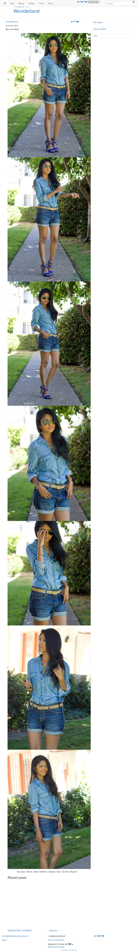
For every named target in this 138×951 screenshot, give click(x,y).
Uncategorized (12, 21)
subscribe (94, 1)
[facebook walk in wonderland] (80, 1)
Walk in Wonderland (26, 8)
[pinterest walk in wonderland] (84, 1)
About (4, 940)
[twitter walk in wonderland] (78, 1)
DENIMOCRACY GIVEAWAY (20, 930)
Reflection (53, 930)
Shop (50, 3)
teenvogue (98, 22)
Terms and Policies (56, 940)
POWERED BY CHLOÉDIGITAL (69, 950)
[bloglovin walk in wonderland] (86, 1)
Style (12, 3)
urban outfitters (100, 29)
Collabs (31, 3)
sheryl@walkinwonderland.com (15, 936)
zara (95, 35)
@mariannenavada (56, 946)
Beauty (21, 3)
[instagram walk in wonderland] (82, 1)
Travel (41, 3)
